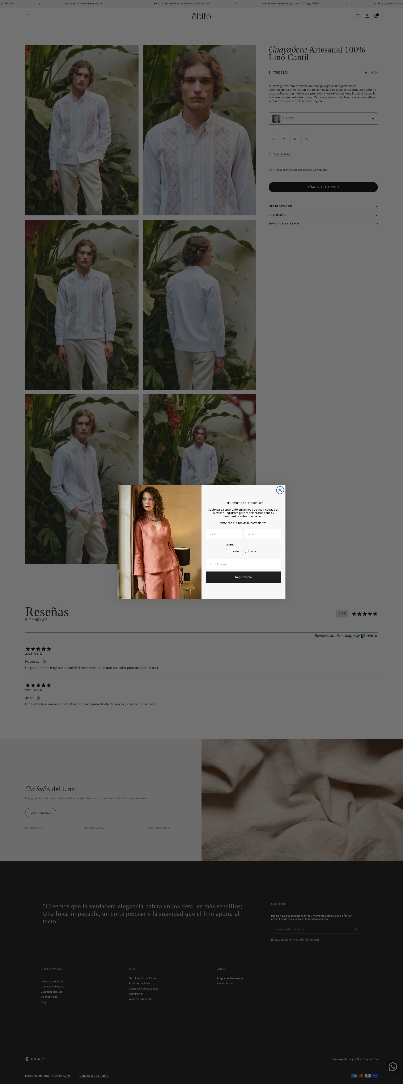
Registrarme (243, 577)
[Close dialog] (280, 490)
